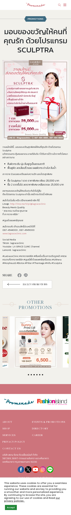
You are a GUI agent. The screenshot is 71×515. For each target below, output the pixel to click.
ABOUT (7, 422)
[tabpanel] (35, 342)
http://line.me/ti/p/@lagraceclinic (28, 204)
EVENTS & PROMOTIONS (48, 422)
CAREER (37, 435)
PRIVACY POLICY (13, 442)
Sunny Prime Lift (27, 349)
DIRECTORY (40, 429)
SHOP (6, 429)
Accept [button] (11, 507)
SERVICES (9, 435)
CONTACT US (11, 449)
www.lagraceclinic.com (14, 233)
